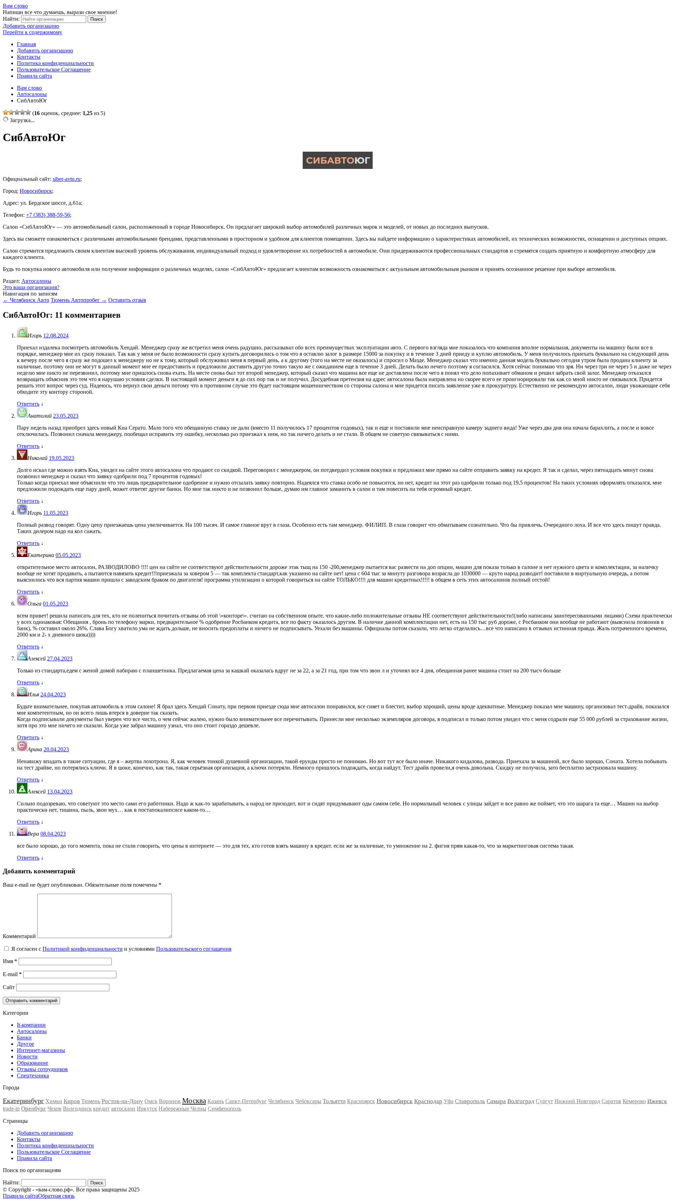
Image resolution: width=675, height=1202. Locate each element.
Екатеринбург (23, 1101)
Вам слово (15, 6)
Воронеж (170, 1101)
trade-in (11, 1109)
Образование (32, 1063)
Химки (53, 1101)
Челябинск (281, 1101)
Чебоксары (308, 1101)
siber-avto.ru (67, 179)
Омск (151, 1101)
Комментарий (19, 936)
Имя (10, 961)
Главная (26, 44)
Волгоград (520, 1101)
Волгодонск (77, 1109)
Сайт (9, 987)
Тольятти (334, 1101)
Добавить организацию (31, 26)
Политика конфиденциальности (55, 63)
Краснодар (428, 1101)
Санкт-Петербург (246, 1101)
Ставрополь (470, 1101)
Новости (27, 1056)
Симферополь (224, 1109)
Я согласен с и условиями (121, 949)
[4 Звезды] (22, 112)
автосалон (123, 1109)
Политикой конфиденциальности (83, 949)
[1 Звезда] (5, 112)
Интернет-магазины (41, 1050)
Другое (25, 1044)
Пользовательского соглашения (193, 949)
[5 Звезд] (28, 112)
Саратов (611, 1101)
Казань (215, 1101)
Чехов (54, 1109)
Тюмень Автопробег (79, 300)
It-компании (31, 1025)
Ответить (28, 404)
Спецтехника (33, 1075)
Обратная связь (56, 1196)
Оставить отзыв (127, 300)
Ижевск (657, 1101)
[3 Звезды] (17, 112)
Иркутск (147, 1109)
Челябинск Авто (26, 300)
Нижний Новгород (577, 1101)
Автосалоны (36, 281)
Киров (72, 1101)
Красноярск (361, 1101)
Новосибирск (36, 191)
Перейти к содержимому (32, 32)
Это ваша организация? (31, 287)
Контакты (28, 57)
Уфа (449, 1101)
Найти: (11, 19)
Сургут (544, 1101)
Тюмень (90, 1101)
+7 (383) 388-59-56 (48, 215)
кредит (101, 1109)
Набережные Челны (182, 1109)
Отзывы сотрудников (42, 1069)
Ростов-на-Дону (122, 1101)
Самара (496, 1101)
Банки (24, 1037)
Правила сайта (34, 76)
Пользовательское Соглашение (54, 69)
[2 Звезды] (11, 112)
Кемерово (634, 1101)
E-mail (12, 974)
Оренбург (33, 1108)
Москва (194, 1100)
